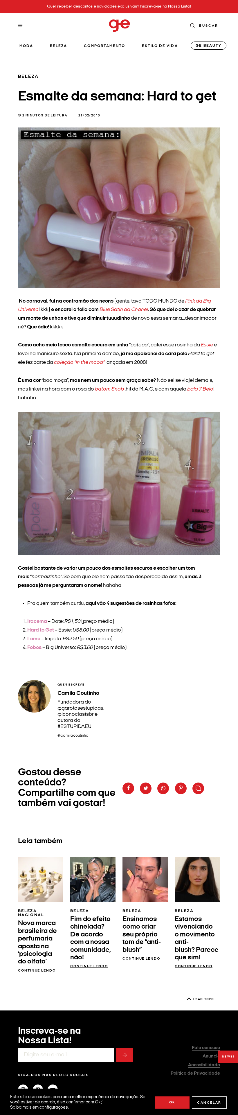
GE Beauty (208, 46)
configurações (53, 1107)
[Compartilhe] (198, 788)
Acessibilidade (204, 1065)
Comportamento (104, 46)
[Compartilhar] (128, 788)
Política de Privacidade (195, 1073)
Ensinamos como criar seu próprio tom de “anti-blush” (141, 935)
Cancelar (209, 1103)
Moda (26, 46)
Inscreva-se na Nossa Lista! (165, 6)
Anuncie (211, 1056)
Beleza (58, 46)
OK (172, 1102)
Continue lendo (37, 970)
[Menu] (20, 25)
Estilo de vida (160, 46)
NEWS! (228, 1056)
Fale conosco (206, 1048)
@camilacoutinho (72, 735)
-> (124, 1055)
